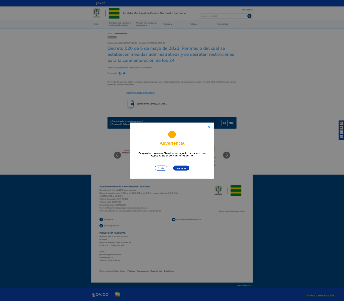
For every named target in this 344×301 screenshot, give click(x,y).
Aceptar (161, 168)
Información (181, 168)
